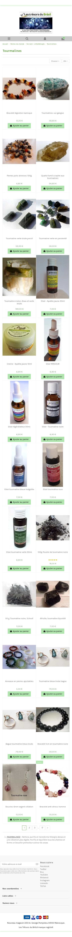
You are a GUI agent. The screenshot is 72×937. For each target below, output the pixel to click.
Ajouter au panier (21, 125)
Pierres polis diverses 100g (19, 175)
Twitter (43, 869)
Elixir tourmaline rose (53, 489)
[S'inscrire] (37, 864)
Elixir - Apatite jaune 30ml (53, 301)
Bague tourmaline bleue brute (19, 744)
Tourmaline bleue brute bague (52, 681)
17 (42, 828)
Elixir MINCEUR (52, 364)
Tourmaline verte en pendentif (53, 238)
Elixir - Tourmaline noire (52, 427)
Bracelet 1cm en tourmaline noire (53, 744)
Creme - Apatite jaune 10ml (19, 364)
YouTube (44, 875)
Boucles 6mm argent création (19, 807)
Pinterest (44, 877)
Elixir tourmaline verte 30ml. (19, 552)
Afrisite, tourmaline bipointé (53, 618)
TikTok (43, 886)
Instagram (45, 880)
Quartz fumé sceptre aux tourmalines (52, 176)
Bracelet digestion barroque (19, 113)
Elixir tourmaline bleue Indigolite (19, 489)
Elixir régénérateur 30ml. (19, 427)
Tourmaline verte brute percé (19, 238)
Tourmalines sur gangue (53, 113)
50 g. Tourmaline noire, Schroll (19, 618)
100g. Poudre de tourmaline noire (53, 552)
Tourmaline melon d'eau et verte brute (19, 302)
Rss (42, 872)
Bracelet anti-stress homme (53, 807)
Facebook (44, 866)
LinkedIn (44, 883)
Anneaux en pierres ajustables (19, 681)
